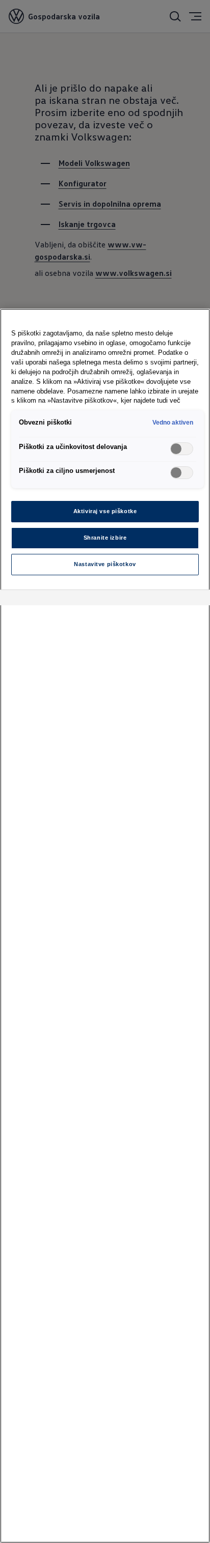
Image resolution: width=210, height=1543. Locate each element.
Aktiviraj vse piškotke (105, 511)
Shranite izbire (105, 538)
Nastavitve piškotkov (105, 564)
